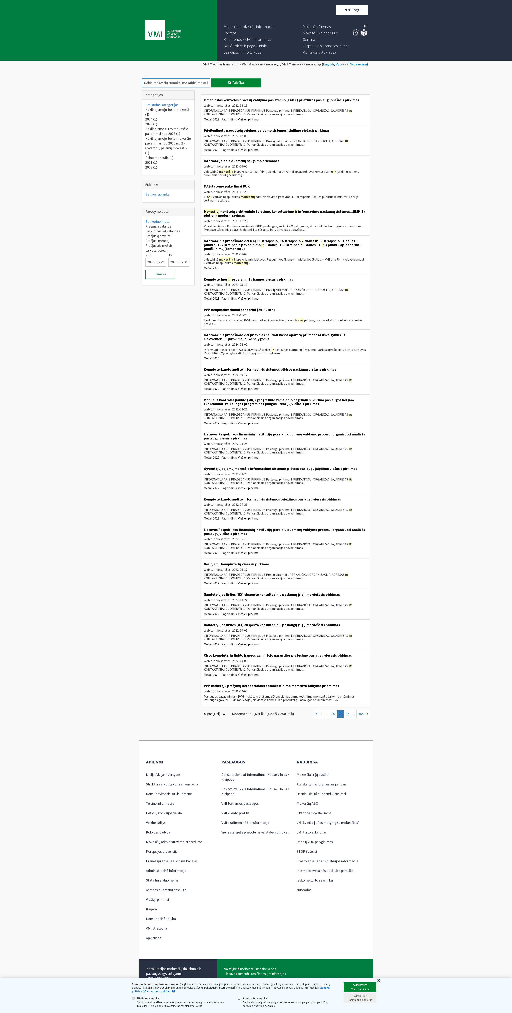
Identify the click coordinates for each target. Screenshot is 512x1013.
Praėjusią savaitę (158, 236)
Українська (358, 64)
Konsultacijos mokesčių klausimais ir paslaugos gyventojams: (173, 971)
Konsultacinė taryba (161, 918)
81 (340, 713)
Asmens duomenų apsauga (166, 890)
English (328, 64)
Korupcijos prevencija (162, 851)
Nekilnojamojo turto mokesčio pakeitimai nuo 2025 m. (168, 141)
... (327, 713)
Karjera (151, 909)
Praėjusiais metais (159, 245)
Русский (342, 64)
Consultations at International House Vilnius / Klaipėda (255, 777)
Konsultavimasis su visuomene (169, 793)
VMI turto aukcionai (311, 832)
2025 (151, 124)
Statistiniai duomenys (162, 880)
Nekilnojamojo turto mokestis (167, 112)
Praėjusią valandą (158, 226)
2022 (151, 167)
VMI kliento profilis (235, 813)
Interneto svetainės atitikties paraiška (325, 870)
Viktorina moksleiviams (314, 813)
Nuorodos (304, 890)
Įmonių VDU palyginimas (315, 842)
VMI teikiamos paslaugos (240, 803)
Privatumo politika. (159, 992)
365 (361, 713)
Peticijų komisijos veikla (164, 813)
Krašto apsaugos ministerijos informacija (327, 861)
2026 (216, 268)
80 (333, 713)
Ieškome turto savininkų (315, 880)
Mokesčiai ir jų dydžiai (313, 774)
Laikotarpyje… (156, 250)
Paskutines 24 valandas (162, 231)
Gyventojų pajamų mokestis (166, 150)
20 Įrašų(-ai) (211, 713)
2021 (151, 162)
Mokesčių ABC (307, 803)
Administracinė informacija (166, 870)
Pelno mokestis (159, 157)
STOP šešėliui (307, 851)
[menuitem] (249, 27)
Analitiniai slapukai (255, 998)
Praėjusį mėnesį (157, 240)
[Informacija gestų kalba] (356, 34)
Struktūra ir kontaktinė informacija (172, 784)
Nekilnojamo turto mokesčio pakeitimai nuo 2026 (166, 131)
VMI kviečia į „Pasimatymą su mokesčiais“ (328, 822)
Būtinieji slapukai (148, 998)
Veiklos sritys (156, 822)
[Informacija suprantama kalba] (363, 34)
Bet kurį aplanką (157, 194)
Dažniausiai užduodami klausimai (321, 793)
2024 (151, 119)
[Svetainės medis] (365, 26)
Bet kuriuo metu (157, 221)
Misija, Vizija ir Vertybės (163, 774)
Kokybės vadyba (158, 832)
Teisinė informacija (160, 803)
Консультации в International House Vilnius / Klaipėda (255, 791)
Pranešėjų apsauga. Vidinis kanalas (172, 861)
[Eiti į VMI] (163, 30)
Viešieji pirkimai (248, 119)
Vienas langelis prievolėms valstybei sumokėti (255, 832)
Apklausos (153, 938)
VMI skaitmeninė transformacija (245, 822)
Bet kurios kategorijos (162, 104)
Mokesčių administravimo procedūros (174, 842)
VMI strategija (156, 928)
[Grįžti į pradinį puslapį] (145, 74)
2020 (216, 389)
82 (347, 713)
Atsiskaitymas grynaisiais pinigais (322, 784)
